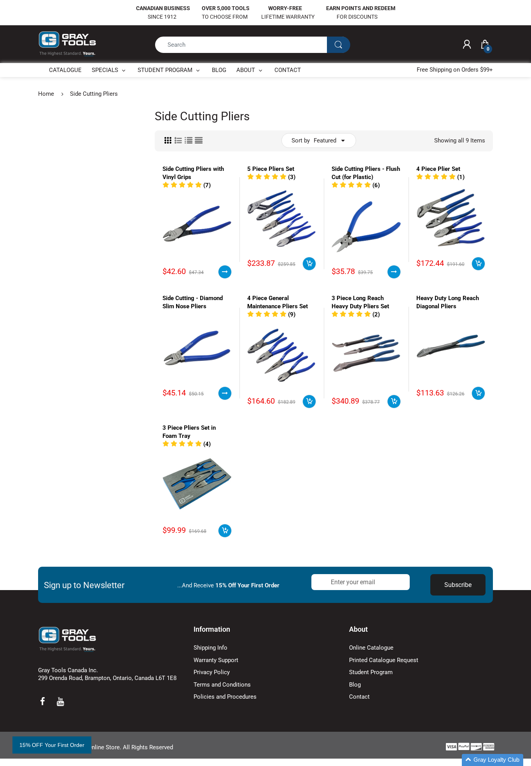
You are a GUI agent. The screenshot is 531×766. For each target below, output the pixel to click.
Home (46, 93)
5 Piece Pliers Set (270, 168)
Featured (325, 140)
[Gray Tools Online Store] (67, 43)
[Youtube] (60, 701)
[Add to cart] (309, 264)
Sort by (301, 140)
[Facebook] (42, 701)
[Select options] (225, 272)
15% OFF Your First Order (51, 745)
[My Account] (467, 44)
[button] (186, 185)
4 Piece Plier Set (438, 168)
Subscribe (458, 585)
